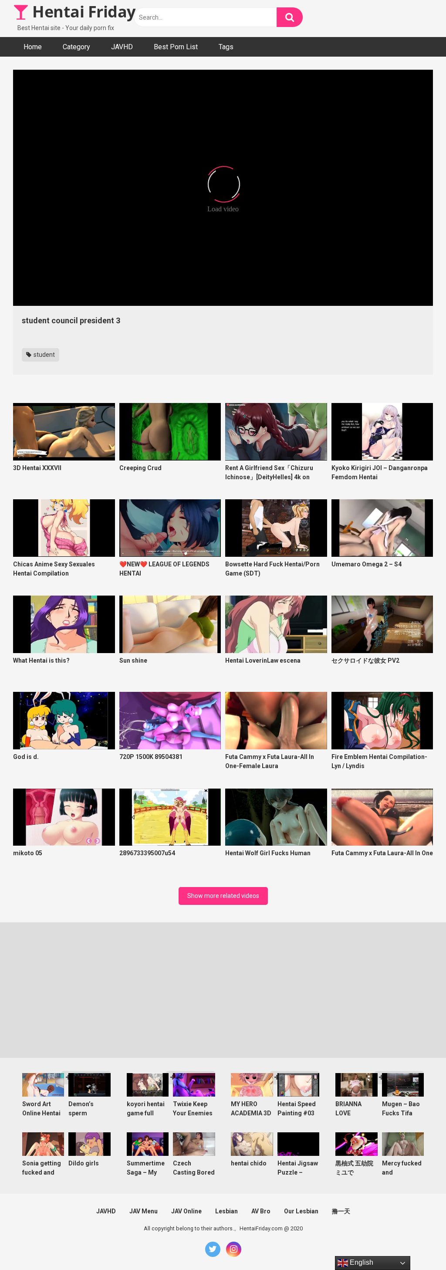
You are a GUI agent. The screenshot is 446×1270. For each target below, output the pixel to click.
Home (33, 47)
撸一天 (341, 1211)
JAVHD (122, 47)
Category (76, 47)
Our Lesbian (301, 1211)
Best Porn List (176, 47)
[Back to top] (417, 1244)
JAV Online (186, 1211)
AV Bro (260, 1211)
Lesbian (226, 1211)
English (360, 1262)
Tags (226, 47)
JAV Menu (143, 1211)
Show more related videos (223, 895)
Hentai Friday (82, 11)
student (43, 354)
